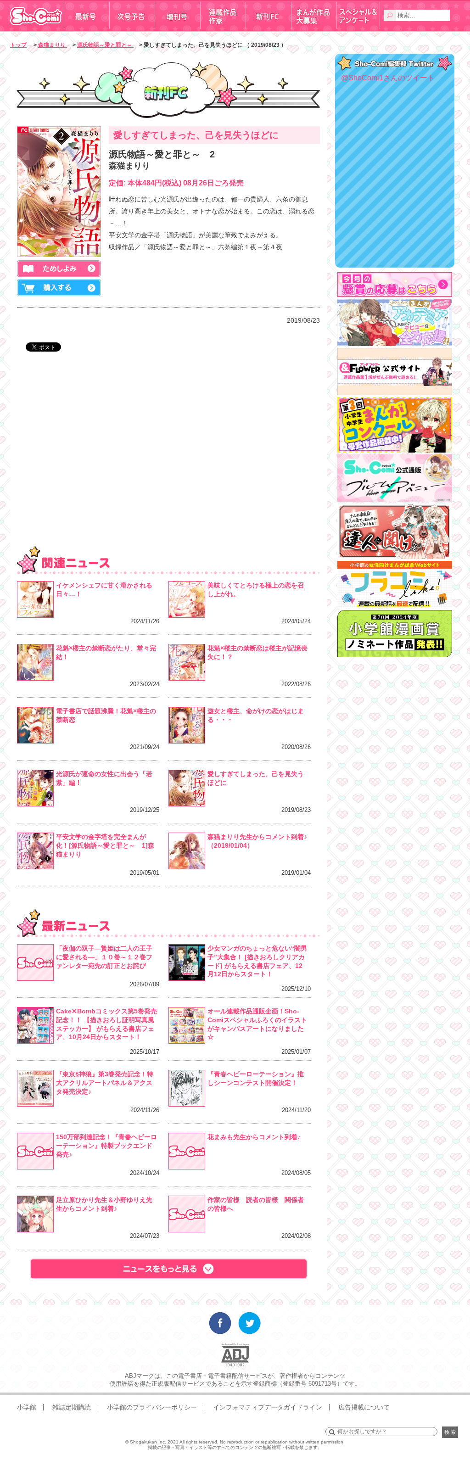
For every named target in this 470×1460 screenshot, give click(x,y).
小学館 (26, 1407)
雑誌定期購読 (71, 1407)
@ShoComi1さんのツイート (388, 78)
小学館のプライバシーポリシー (152, 1407)
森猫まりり (52, 45)
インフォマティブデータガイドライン (267, 1407)
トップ (18, 45)
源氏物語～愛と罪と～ (105, 45)
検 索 (450, 1432)
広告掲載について (364, 1407)
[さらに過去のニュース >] (168, 1269)
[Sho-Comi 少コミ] (37, 29)
